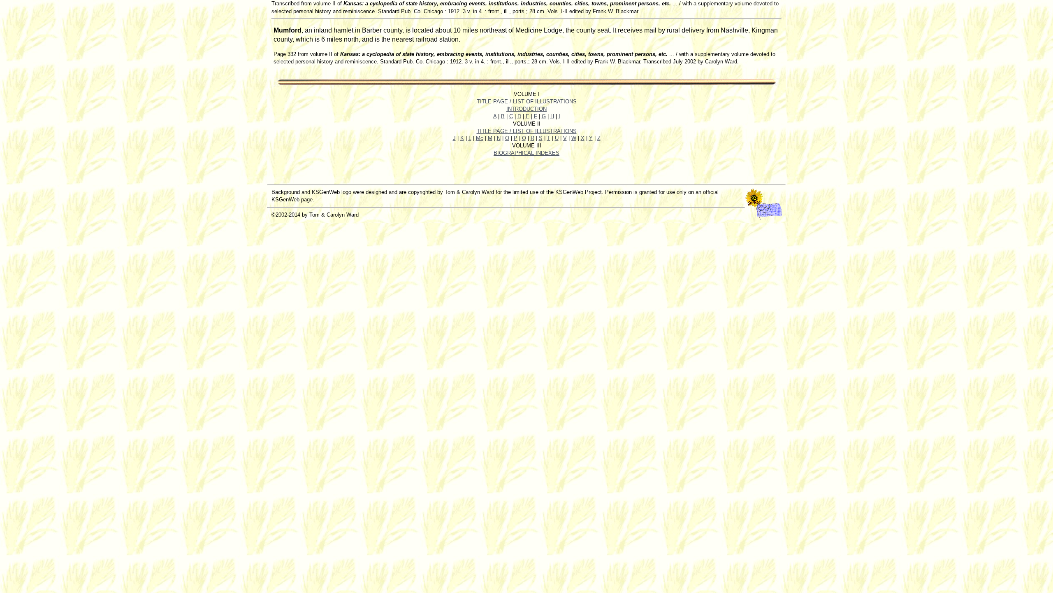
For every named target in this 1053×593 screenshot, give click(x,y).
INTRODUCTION (526, 109)
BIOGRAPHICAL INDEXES (526, 153)
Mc (479, 138)
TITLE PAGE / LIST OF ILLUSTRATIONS (527, 101)
